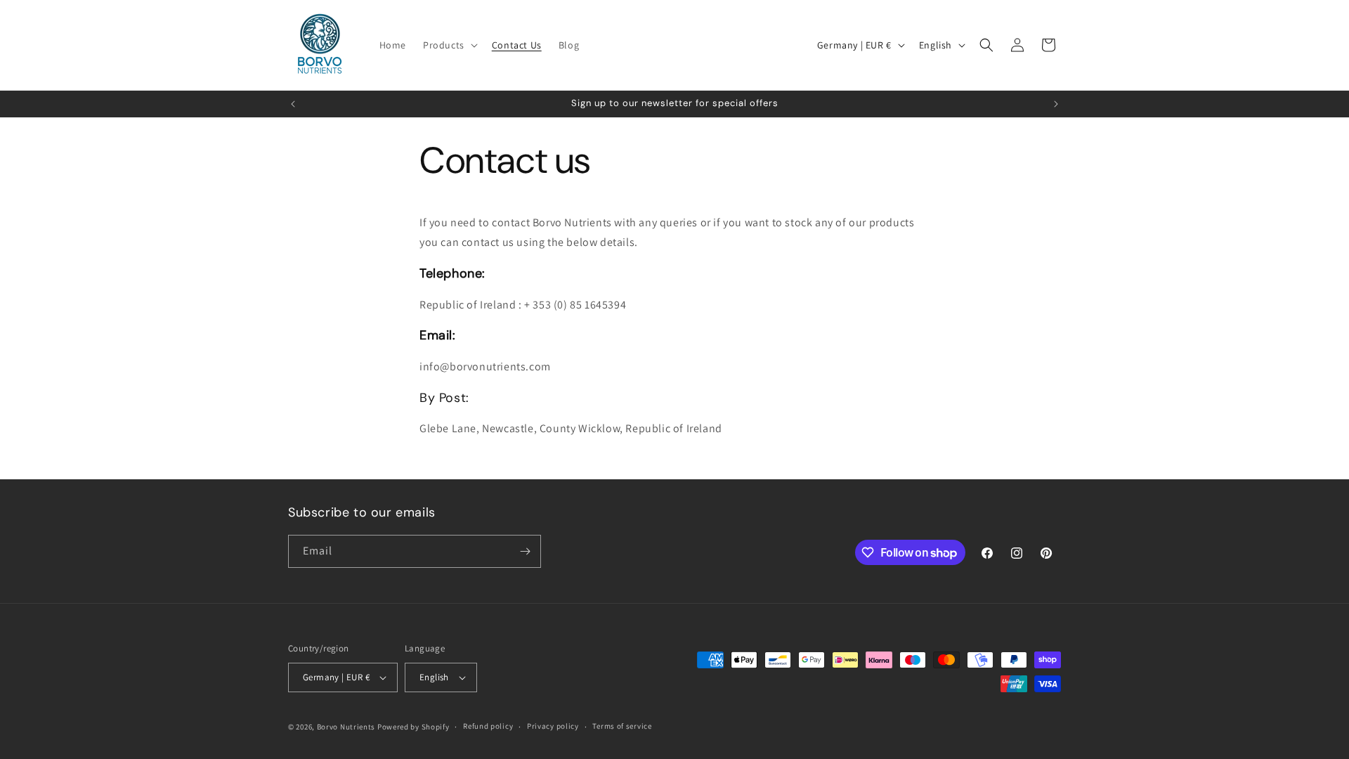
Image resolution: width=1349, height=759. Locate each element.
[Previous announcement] (293, 104)
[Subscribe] (524, 551)
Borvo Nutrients (346, 727)
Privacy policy (553, 726)
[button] (449, 45)
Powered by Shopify (413, 727)
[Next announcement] (1056, 104)
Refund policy (488, 726)
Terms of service (621, 726)
